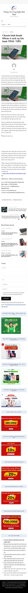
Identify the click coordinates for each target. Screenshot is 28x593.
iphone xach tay (17, 199)
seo (14, 69)
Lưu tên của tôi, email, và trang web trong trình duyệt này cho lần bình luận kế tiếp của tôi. (13, 293)
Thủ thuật (8, 253)
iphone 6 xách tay (6, 199)
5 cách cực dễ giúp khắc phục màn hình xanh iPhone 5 (9, 255)
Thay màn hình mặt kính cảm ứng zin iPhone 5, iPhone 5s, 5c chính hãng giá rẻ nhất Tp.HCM (14, 565)
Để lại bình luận (14, 72)
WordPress (20, 587)
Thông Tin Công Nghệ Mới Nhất (14, 13)
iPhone (11, 32)
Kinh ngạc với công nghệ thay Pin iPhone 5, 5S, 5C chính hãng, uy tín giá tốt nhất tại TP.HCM (9, 245)
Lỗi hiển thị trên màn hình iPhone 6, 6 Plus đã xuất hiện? (9, 233)
